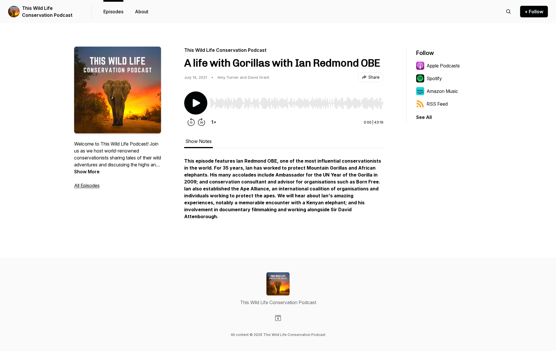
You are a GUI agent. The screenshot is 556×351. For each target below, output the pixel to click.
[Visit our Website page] (278, 318)
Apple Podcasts (443, 66)
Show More (87, 171)
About (141, 11)
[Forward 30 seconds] (201, 122)
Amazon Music (442, 91)
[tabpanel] (283, 191)
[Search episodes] (508, 11)
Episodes (113, 11)
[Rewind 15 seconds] (191, 122)
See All (424, 117)
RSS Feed (437, 104)
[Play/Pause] (195, 103)
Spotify (434, 78)
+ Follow (534, 11)
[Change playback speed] (214, 122)
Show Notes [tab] (198, 141)
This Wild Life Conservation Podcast (47, 11)
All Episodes (87, 185)
